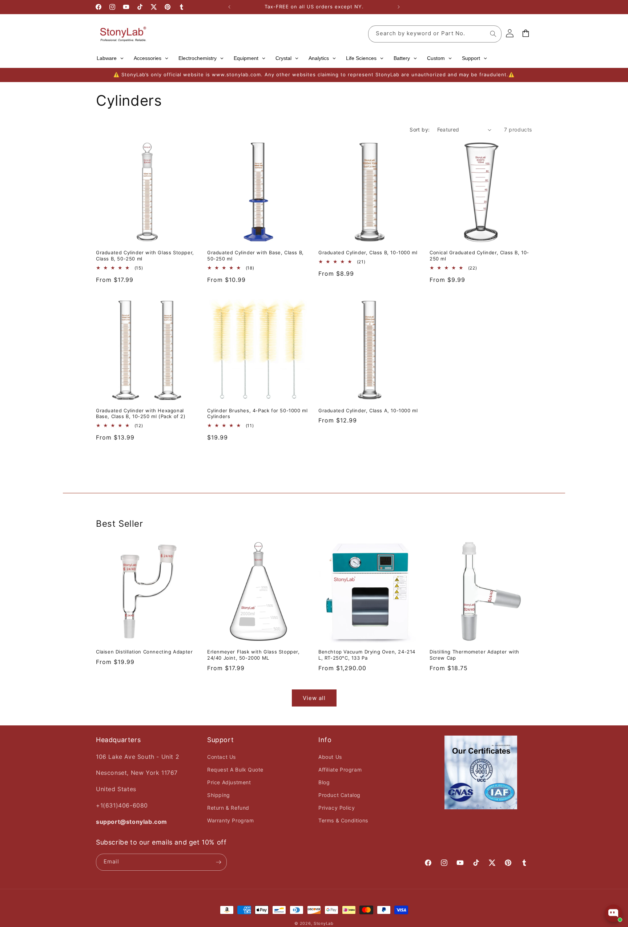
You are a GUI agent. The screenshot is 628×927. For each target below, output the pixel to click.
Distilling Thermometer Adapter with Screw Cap (474, 655)
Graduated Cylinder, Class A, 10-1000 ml (368, 410)
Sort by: (420, 129)
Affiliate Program (340, 769)
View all (314, 698)
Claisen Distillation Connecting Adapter (144, 652)
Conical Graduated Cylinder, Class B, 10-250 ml (479, 256)
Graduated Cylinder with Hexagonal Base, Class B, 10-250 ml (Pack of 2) (141, 414)
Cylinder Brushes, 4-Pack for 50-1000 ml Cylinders (257, 414)
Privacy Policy (336, 808)
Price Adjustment (229, 782)
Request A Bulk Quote (235, 769)
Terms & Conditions (343, 820)
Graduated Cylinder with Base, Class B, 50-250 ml (255, 256)
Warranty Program (230, 820)
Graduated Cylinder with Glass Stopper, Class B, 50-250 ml (145, 256)
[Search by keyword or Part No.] (493, 34)
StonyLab (324, 923)
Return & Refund (228, 808)
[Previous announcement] (229, 7)
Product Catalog (339, 795)
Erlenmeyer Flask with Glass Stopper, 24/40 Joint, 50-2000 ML (253, 655)
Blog (324, 782)
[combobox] (435, 34)
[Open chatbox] (613, 913)
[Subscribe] (218, 862)
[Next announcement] (399, 7)
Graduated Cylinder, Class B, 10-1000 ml (367, 252)
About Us (330, 757)
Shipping (218, 795)
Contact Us (221, 757)
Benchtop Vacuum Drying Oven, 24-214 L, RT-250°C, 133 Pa (366, 655)
